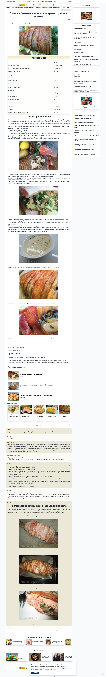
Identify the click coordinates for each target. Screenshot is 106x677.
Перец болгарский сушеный (83, 86)
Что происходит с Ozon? (80, 28)
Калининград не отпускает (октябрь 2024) (87, 135)
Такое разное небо (79, 52)
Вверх (8, 628)
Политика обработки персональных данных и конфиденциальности (53, 676)
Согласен (35, 672)
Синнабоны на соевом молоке (83, 118)
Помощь (29, 676)
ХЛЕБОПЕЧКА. (11, 1)
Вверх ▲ (76, 676)
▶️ (25, 23)
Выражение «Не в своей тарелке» (84, 122)
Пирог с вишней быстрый (82, 71)
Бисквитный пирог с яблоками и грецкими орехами (41, 1)
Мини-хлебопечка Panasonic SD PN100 (84, 45)
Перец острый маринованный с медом (84, 56)
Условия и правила (35, 676)
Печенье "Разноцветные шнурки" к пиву (86, 21)
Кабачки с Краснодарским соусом (83, 64)
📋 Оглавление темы (66, 9)
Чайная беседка (78, 49)
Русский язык (77, 42)
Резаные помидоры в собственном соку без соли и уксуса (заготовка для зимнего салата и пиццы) (85, 81)
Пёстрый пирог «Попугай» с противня (85, 115)
